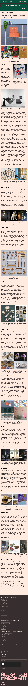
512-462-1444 (4, 603)
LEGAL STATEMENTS (4, 684)
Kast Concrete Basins (5, 583)
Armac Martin (5, 187)
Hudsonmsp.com (3, 682)
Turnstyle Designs (6, 559)
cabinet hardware (15, 584)
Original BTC (5, 468)
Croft (9, 586)
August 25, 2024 (12, 581)
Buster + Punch (5, 227)
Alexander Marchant (6, 160)
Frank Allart (4, 329)
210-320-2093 (4, 626)
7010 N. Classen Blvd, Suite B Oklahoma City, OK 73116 (7, 634)
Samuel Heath (5, 512)
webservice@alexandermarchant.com (10, 644)
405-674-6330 (4, 637)
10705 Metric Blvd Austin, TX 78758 (4, 611)
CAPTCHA (3, 660)
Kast (2, 427)
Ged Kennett (4, 376)
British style (15, 585)
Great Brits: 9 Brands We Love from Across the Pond (13, 16)
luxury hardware (14, 583)
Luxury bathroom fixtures (10, 588)
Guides (18, 581)
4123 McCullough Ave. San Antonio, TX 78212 (5, 622)
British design (18, 586)
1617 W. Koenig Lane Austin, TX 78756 (5, 600)
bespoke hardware (9, 585)
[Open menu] (2, 8)
